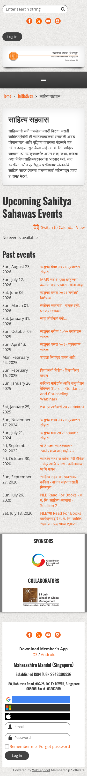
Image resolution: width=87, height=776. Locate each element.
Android (48, 654)
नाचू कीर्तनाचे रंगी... (53, 318)
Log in (12, 36)
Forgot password (54, 746)
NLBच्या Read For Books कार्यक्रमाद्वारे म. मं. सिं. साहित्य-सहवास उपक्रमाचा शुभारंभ (62, 518)
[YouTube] (48, 21)
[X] (39, 21)
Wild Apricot (41, 770)
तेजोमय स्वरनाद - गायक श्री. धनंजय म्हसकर (60, 308)
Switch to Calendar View (63, 227)
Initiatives (25, 96)
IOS (34, 654)
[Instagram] (58, 21)
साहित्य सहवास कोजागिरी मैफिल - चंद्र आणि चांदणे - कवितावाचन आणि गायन (62, 464)
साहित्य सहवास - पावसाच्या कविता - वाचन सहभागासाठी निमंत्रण (59, 482)
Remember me (23, 746)
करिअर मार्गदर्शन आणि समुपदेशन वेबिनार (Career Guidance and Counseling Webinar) (62, 391)
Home (6, 96)
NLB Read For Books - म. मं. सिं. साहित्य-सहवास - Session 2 (61, 500)
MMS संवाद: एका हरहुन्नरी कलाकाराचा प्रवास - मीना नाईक (62, 282)
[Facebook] (29, 21)
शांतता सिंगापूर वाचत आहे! (58, 357)
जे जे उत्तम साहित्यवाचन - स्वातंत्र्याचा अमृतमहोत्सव (57, 448)
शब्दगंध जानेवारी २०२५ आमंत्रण (62, 406)
